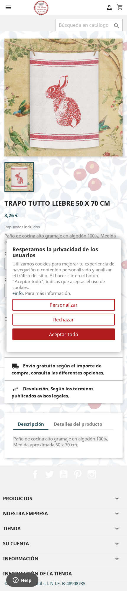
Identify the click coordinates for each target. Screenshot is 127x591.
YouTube (63, 474)
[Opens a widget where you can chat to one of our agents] (22, 580)
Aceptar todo (63, 334)
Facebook (35, 474)
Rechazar (63, 319)
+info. (18, 293)
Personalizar (64, 304)
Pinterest (78, 474)
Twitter (49, 474)
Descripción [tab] (31, 424)
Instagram (92, 474)
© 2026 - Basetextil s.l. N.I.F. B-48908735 (44, 583)
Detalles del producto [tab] (78, 424)
